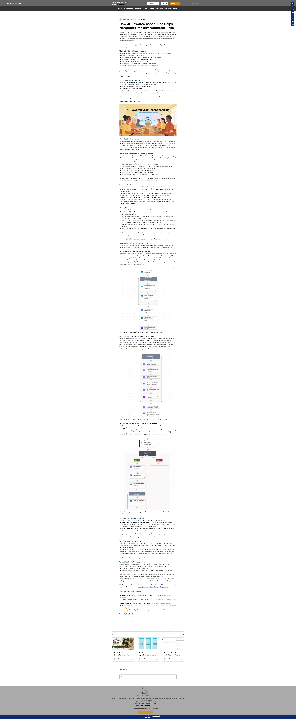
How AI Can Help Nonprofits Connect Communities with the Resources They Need (122, 654)
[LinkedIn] (293, 9)
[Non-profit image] (123, 644)
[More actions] (176, 19)
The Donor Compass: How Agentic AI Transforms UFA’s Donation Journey (148, 654)
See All (182, 634)
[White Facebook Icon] (293, 6)
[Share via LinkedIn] (127, 621)
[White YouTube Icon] (293, 12)
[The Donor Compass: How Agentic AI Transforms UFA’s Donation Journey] (148, 644)
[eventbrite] (293, 21)
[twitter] (293, 24)
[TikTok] (293, 3)
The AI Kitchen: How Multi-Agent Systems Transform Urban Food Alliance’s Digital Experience (172, 654)
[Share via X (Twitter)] (124, 621)
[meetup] (293, 15)
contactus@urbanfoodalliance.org (148, 703)
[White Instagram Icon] (293, 18)
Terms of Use (156, 716)
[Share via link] (131, 621)
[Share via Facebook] (120, 621)
